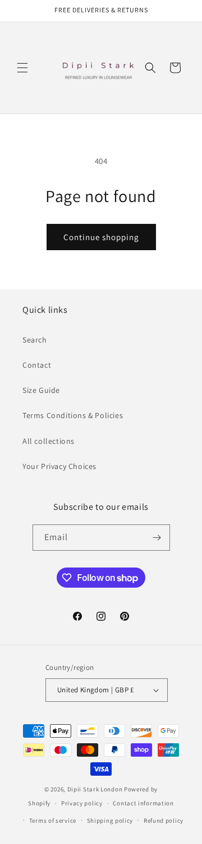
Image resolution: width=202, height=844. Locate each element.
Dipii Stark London (95, 789)
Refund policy (163, 820)
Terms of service (52, 820)
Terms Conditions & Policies (72, 415)
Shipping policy (110, 820)
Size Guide (41, 390)
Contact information (143, 803)
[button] (22, 67)
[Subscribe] (157, 537)
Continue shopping (101, 237)
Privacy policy (82, 803)
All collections (48, 441)
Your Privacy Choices (59, 466)
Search (34, 340)
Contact (36, 365)
